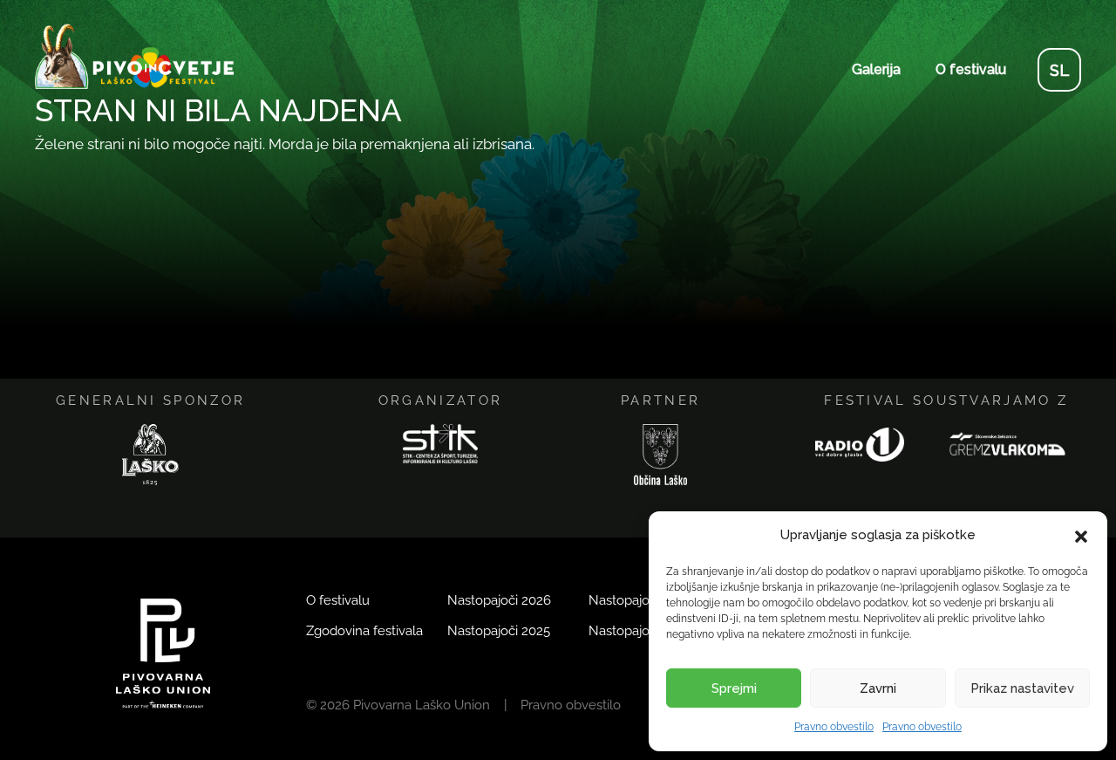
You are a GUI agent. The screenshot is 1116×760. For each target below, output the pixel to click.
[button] (1081, 535)
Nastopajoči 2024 (640, 600)
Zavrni (878, 688)
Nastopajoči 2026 (499, 600)
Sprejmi (734, 688)
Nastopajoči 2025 (498, 631)
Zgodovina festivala (364, 631)
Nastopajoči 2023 (640, 631)
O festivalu (971, 70)
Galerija (876, 70)
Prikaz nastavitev (1022, 688)
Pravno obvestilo (834, 727)
